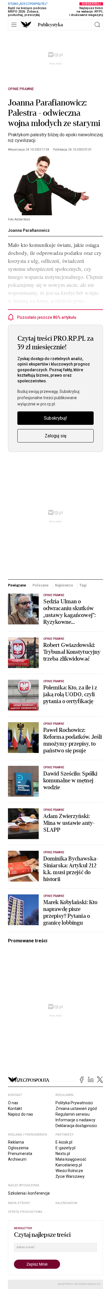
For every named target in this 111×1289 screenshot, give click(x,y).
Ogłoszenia (18, 1148)
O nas (13, 1103)
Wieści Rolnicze (69, 1170)
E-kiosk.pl (64, 1142)
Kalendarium (66, 1203)
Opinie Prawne (21, 89)
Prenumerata (20, 1153)
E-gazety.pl (65, 1148)
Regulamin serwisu (73, 1114)
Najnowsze (64, 585)
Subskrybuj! (55, 418)
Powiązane (17, 585)
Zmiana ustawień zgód (76, 1108)
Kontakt (15, 1108)
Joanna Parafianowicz (29, 230)
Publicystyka (50, 25)
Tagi (83, 585)
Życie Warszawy (70, 1176)
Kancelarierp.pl (69, 1165)
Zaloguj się (55, 436)
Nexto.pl (63, 1153)
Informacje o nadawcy (75, 1120)
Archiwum (17, 1159)
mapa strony (19, 1203)
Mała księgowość (71, 1159)
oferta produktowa (25, 1212)
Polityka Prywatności (74, 1103)
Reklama (16, 1142)
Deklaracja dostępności (76, 1125)
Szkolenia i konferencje (29, 1193)
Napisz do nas (20, 1114)
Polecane (40, 585)
